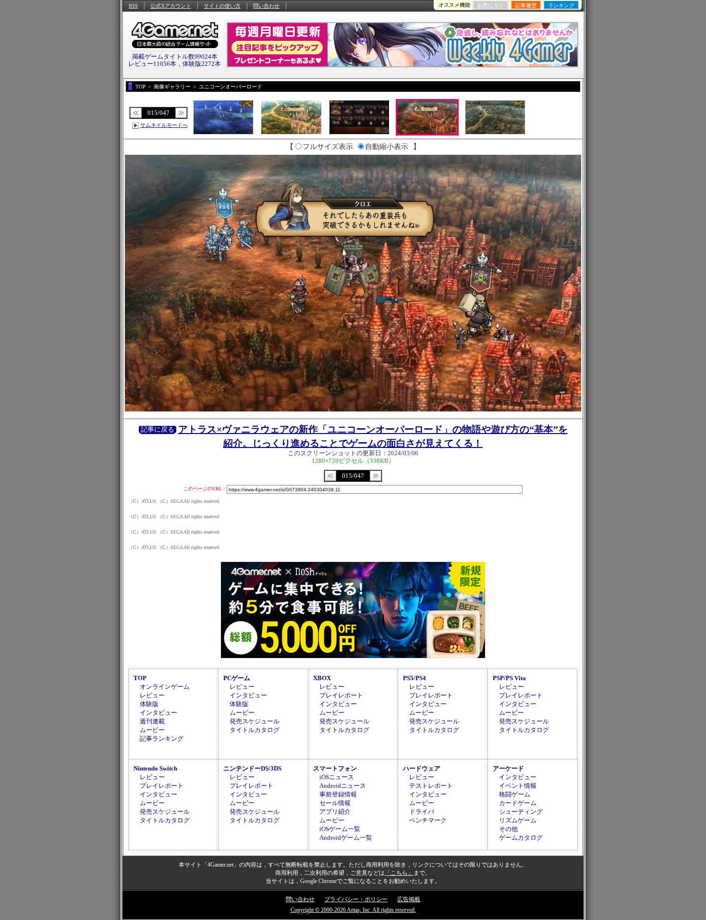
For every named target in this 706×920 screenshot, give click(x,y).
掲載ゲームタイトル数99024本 (175, 56)
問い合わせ (266, 6)
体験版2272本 (202, 63)
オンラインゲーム (165, 686)
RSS (133, 6)
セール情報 (335, 803)
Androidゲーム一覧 (345, 837)
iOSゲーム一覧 (339, 829)
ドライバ (421, 811)
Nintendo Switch (155, 768)
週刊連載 (152, 721)
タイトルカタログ (255, 730)
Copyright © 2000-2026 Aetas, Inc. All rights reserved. (353, 910)
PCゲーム (236, 678)
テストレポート (431, 785)
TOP (140, 678)
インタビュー (158, 712)
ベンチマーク (428, 820)
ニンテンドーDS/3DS (252, 768)
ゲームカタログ (521, 837)
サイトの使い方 (222, 6)
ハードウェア (421, 768)
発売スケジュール (255, 721)
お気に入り (490, 5)
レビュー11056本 (152, 63)
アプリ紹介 (335, 811)
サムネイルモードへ (164, 125)
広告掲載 (408, 899)
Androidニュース (342, 785)
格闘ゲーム (514, 794)
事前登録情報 (338, 794)
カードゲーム (517, 803)
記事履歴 (525, 5)
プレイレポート (341, 695)
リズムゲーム (517, 820)
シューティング (521, 811)
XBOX (322, 678)
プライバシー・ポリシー (356, 899)
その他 (508, 829)
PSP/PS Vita (509, 678)
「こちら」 (399, 873)
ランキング (561, 5)
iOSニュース (336, 777)
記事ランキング (161, 738)
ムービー (152, 730)
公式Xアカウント (170, 6)
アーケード (508, 768)
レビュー (152, 695)
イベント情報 (517, 785)
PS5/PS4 (414, 678)
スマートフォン (335, 768)
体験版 (149, 704)
